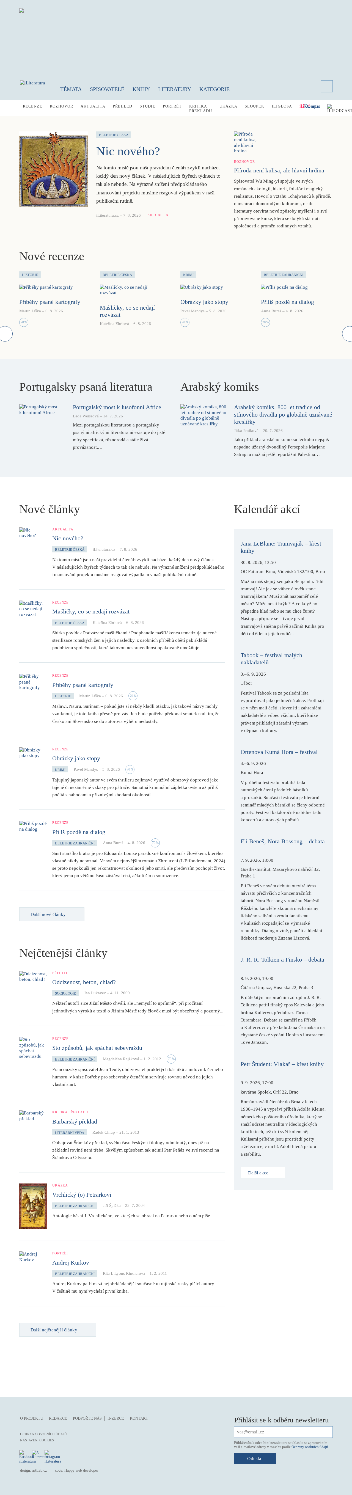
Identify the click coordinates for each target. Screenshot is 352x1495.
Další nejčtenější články (54, 1329)
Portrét (172, 106)
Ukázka (228, 106)
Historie (30, 275)
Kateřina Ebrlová (114, 323)
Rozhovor (61, 106)
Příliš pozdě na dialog (287, 301)
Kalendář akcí (267, 509)
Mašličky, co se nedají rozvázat (91, 611)
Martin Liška (30, 311)
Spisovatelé (107, 89)
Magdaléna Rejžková (121, 1059)
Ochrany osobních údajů (310, 1447)
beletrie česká (69, 549)
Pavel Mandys (192, 311)
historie (63, 696)
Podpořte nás (87, 1418)
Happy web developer (81, 1470)
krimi (60, 770)
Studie (147, 106)
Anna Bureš (271, 311)
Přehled (122, 106)
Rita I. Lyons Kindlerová (124, 1273)
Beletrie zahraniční (283, 275)
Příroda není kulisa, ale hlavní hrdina (279, 170)
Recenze (32, 106)
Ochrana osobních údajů (43, 1434)
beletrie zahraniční (75, 843)
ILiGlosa (282, 106)
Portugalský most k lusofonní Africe (117, 407)
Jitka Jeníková (246, 430)
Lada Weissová (86, 416)
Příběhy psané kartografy (49, 301)
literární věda (69, 1133)
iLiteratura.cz (107, 215)
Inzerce (116, 1418)
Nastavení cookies (37, 1440)
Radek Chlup (103, 1132)
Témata (71, 89)
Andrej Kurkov (70, 1262)
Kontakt (139, 1418)
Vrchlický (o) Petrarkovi (81, 1194)
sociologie (65, 993)
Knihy (141, 89)
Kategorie (214, 89)
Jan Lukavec (95, 993)
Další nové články (48, 914)
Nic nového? (128, 151)
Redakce (58, 1418)
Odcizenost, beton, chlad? (84, 982)
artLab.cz (39, 1470)
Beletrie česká (113, 135)
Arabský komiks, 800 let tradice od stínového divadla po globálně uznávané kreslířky (283, 414)
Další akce (258, 1172)
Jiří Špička (112, 1205)
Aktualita (93, 106)
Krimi (188, 275)
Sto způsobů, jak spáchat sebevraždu (97, 1047)
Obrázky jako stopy (204, 301)
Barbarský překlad (74, 1121)
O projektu (31, 1418)
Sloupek (254, 106)
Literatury (174, 89)
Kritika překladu (200, 108)
